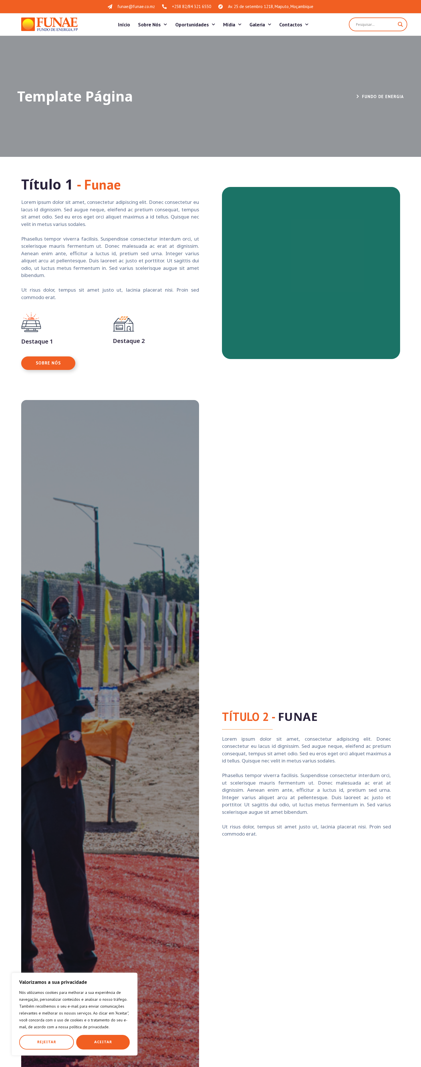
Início (124, 25)
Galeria (257, 25)
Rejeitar (46, 1041)
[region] (74, 1014)
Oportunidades (192, 25)
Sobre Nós (149, 25)
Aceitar (103, 1041)
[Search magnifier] (400, 24)
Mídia (229, 25)
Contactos (290, 25)
